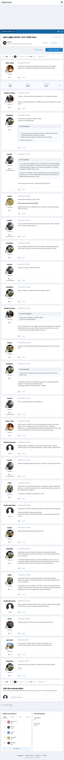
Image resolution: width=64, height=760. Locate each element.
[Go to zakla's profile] (10, 488)
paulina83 (13, 737)
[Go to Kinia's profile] (10, 624)
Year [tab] (20, 717)
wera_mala (10, 63)
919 (10, 107)
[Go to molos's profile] (10, 202)
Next (31, 56)
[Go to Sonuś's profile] (10, 348)
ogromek (9, 640)
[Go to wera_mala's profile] (10, 68)
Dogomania (6, 2)
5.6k (10, 168)
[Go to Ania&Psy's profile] (10, 121)
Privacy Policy (29, 755)
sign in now (39, 690)
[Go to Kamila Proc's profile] (8, 722)
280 (10, 654)
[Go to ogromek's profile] (10, 646)
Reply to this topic (54, 49)
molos (9, 196)
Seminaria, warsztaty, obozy (24, 43)
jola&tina (13, 742)
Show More (16, 748)
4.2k (10, 633)
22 (10, 77)
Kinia (10, 619)
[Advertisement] (32, 17)
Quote (23, 77)
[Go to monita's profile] (10, 160)
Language (20, 755)
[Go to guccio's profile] (8, 732)
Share (46, 43)
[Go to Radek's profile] (8, 727)
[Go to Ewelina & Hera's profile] (10, 99)
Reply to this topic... (17, 697)
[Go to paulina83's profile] (8, 738)
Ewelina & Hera (9, 93)
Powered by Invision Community (32, 757)
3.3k (10, 497)
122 (10, 210)
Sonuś (9, 343)
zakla (10, 483)
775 (10, 129)
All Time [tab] (28, 717)
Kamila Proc (14, 721)
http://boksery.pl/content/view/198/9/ (28, 203)
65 (10, 357)
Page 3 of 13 (41, 56)
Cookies (44, 755)
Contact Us (38, 755)
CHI (10, 42)
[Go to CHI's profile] (5, 43)
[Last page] (35, 57)
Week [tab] (5, 717)
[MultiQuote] (19, 77)
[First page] (3, 57)
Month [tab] (12, 717)
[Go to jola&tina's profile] (8, 743)
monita (9, 154)
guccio (13, 732)
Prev (7, 56)
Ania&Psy (9, 115)
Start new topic (38, 49)
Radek (12, 726)
